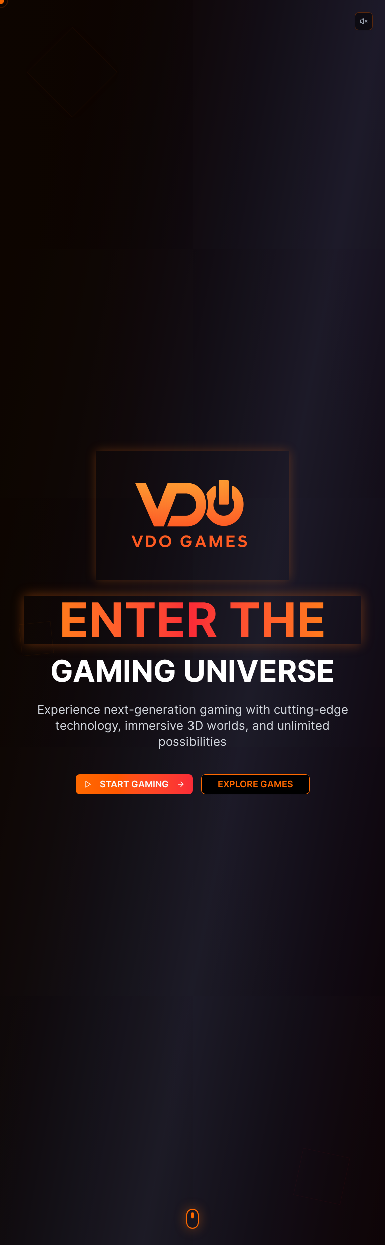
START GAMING (134, 784)
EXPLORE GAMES (255, 784)
